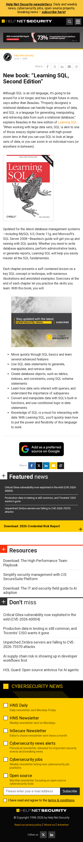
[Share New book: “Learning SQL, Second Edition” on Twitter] (54, 66)
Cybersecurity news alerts (32, 743)
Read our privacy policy (28, 824)
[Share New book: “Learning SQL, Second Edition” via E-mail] (69, 66)
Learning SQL (67, 122)
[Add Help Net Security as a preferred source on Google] (76, 66)
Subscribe (70, 791)
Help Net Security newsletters (29, 4)
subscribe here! (54, 12)
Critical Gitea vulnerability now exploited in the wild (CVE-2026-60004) (39, 617)
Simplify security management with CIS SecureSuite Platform (34, 576)
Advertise (62, 824)
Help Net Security (24, 55)
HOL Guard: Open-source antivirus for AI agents (41, 670)
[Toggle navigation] (78, 21)
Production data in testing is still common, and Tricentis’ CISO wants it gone (40, 630)
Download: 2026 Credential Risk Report (32, 526)
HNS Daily (19, 705)
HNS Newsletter (24, 718)
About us (49, 824)
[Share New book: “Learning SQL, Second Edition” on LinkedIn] (62, 66)
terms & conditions (61, 800)
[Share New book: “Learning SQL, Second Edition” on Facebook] (47, 66)
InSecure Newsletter (28, 730)
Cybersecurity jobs (26, 759)
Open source (21, 775)
